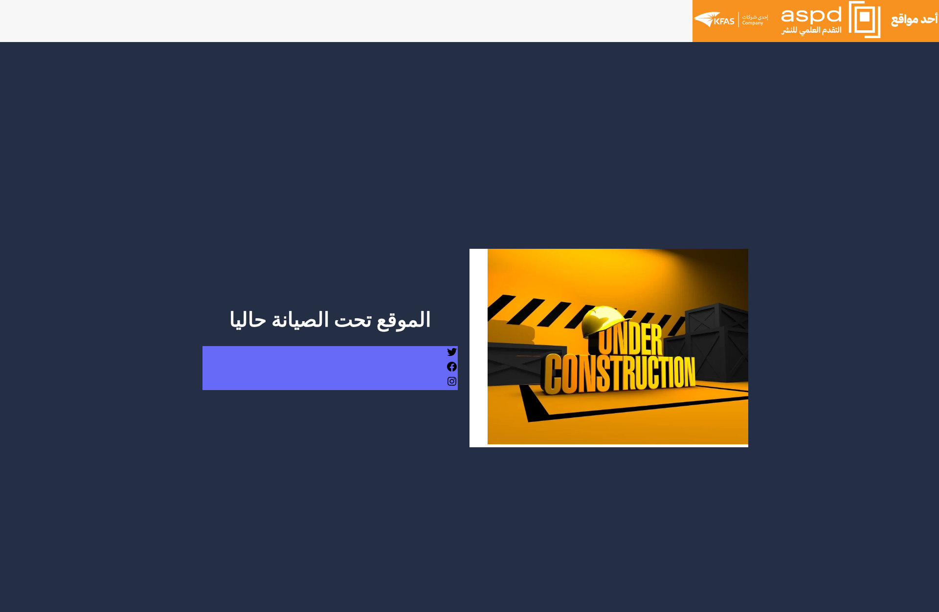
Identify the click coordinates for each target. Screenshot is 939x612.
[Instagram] (452, 385)
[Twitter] (452, 355)
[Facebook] (452, 370)
